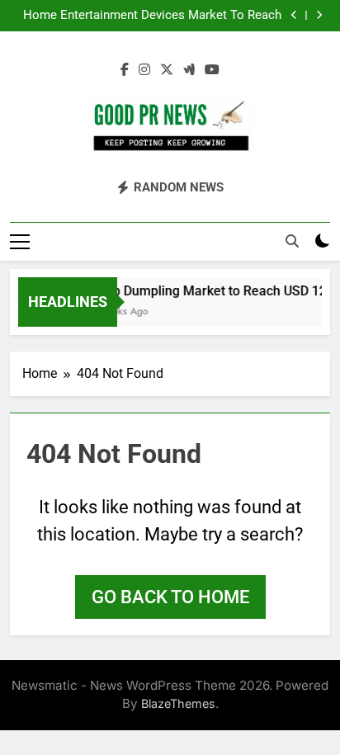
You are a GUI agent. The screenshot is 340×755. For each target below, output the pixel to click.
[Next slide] (319, 15)
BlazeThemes (178, 703)
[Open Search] (292, 241)
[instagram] (144, 70)
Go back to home (170, 597)
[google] (189, 70)
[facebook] (125, 70)
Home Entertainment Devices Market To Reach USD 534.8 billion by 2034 (152, 15)
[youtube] (212, 70)
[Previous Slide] (294, 15)
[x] (166, 70)
